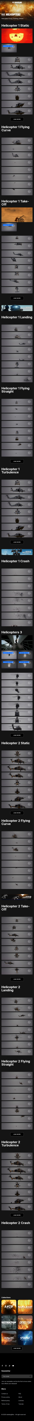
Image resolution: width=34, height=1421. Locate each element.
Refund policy (5, 1400)
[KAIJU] (8, 1307)
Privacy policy (5, 1397)
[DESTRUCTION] (8, 1322)
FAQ (19, 1393)
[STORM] (25, 1338)
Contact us (4, 1393)
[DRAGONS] (8, 1338)
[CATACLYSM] (25, 1322)
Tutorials (21, 1404)
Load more (17, 119)
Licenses (21, 1400)
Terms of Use (5, 1404)
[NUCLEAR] (25, 1307)
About (20, 1397)
